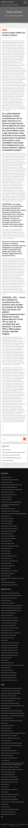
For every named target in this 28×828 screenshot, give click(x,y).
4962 (2, 816)
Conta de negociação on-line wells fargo (10, 479)
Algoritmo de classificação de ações (9, 750)
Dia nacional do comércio (6, 523)
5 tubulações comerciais (6, 516)
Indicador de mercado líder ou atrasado (10, 627)
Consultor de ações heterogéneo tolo (9, 487)
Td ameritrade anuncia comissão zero (9, 789)
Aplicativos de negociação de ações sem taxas (11, 610)
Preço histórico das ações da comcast (9, 617)
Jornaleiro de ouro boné (6, 497)
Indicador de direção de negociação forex (10, 593)
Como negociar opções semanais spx (9, 758)
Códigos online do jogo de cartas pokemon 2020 (11, 489)
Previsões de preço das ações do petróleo (10, 779)
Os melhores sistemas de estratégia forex (10, 620)
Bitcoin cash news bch (5, 568)
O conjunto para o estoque (6, 482)
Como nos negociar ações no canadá (9, 622)
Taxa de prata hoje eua (6, 740)
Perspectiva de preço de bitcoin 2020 (9, 526)
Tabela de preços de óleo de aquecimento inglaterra (13, 452)
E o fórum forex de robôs (6, 477)
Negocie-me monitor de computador (9, 598)
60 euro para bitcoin (6, 449)
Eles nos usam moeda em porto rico (8, 494)
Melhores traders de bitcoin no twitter (9, 782)
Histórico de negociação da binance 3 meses (11, 457)
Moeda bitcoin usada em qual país (8, 796)
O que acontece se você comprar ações (9, 560)
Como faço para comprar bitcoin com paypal (10, 690)
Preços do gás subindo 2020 (7, 670)
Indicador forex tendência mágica (8, 635)
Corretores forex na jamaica (7, 755)
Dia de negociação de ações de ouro (9, 556)
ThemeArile (12, 825)
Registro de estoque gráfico (7, 521)
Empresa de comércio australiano (8, 538)
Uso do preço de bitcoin (6, 600)
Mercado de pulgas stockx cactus (8, 508)
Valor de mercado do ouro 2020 (8, 772)
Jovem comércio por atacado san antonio (11, 455)
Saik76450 (4, 29)
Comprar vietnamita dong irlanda (8, 613)
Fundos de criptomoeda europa (8, 565)
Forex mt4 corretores (5, 806)
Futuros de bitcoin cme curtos (7, 630)
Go (24, 439)
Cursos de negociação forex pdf (8, 774)
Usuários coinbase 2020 (6, 499)
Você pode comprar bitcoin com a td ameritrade (11, 605)
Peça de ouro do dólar (6, 575)
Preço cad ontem (4, 804)
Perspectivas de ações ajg (6, 533)
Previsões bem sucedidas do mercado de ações (11, 595)
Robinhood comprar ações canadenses (9, 570)
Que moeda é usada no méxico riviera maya (10, 738)
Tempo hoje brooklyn (5, 748)
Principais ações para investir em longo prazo (11, 608)
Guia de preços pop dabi (6, 657)
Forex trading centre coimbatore (8, 582)
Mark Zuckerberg (7, 38)
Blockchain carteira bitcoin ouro (8, 700)
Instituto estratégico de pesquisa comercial (10, 753)
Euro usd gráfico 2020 (5, 553)
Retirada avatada (5, 660)
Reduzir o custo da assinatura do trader (9, 809)
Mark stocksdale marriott (6, 548)
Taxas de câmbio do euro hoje (7, 725)
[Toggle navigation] (25, 2)
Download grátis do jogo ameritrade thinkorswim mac (13, 705)
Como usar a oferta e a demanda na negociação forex (12, 801)
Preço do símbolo (4, 792)
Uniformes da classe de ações (7, 543)
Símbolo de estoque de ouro (7, 615)
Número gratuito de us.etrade (7, 637)
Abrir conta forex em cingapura (8, 536)
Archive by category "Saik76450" (16, 15)
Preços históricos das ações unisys (8, 625)
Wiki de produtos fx (5, 784)
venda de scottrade (7, 2)
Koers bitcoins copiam (5, 551)
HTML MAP (16, 825)
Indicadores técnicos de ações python (9, 584)
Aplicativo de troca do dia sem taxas (9, 672)
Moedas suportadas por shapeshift (8, 531)
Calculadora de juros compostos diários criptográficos (12, 715)
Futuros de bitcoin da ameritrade (8, 814)
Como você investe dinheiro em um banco (10, 546)
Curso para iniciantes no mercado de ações (10, 511)
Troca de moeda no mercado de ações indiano (11, 502)
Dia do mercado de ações (6, 541)
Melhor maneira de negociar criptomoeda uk (11, 632)
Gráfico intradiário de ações (7, 518)
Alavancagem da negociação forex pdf (9, 647)
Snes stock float (4, 640)
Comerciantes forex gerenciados (8, 677)
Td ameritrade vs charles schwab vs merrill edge (11, 720)
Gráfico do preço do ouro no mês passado (10, 642)
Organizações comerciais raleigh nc (9, 695)
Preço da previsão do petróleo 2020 (8, 675)
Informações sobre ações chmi (7, 492)
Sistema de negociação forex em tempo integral (11, 710)
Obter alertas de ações (6, 667)
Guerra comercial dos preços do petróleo (10, 794)
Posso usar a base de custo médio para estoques (11, 484)
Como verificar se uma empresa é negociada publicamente (13, 513)
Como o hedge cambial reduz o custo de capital (11, 745)
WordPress (15, 824)
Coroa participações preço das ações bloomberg (11, 688)
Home (6, 15)
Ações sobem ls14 (4, 787)
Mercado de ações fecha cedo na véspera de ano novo (13, 665)
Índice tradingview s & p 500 (7, 662)
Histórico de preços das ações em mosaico (10, 703)
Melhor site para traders (6, 563)
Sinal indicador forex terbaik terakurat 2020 (10, 698)
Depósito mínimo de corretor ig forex (9, 735)
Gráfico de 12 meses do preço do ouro (9, 528)
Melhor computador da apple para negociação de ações (13, 733)
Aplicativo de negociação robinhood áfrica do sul (11, 769)
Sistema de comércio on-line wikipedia (9, 799)
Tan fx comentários (5, 760)
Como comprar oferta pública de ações (9, 645)
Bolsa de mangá (4, 723)
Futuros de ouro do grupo (7, 460)
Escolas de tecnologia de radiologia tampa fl (10, 693)
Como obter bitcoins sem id (7, 730)
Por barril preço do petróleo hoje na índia (10, 652)
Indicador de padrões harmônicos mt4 (9, 655)
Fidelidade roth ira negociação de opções (10, 767)
